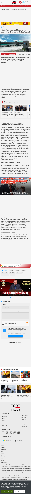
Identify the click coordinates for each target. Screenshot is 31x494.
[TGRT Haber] (14, 2)
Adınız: (4, 304)
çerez (27, 483)
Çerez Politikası (5, 423)
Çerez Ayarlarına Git (19, 491)
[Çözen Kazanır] (15, 23)
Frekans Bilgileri (5, 422)
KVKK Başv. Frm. (24, 426)
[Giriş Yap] (20, 2)
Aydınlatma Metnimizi (6, 487)
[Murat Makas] (2, 54)
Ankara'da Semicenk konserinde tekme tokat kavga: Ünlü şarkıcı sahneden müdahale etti (18, 5)
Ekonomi (8, 9)
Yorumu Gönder (15, 336)
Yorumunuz (13, 311)
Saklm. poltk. (5, 425)
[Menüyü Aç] (4, 2)
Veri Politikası (23, 422)
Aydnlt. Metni (23, 424)
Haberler (3, 9)
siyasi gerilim (18, 218)
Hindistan (4, 88)
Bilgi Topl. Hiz (23, 421)
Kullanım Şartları (24, 415)
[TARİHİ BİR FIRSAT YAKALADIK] (15, 287)
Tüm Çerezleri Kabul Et (7, 491)
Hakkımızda (4, 416)
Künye (3, 418)
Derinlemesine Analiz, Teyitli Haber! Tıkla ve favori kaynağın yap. (17, 265)
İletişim (3, 420)
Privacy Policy (23, 419)
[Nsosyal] (29, 54)
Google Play (8, 440)
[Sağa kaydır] (28, 111)
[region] (15, 487)
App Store (19, 440)
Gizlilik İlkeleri (23, 417)
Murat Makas (12, 54)
